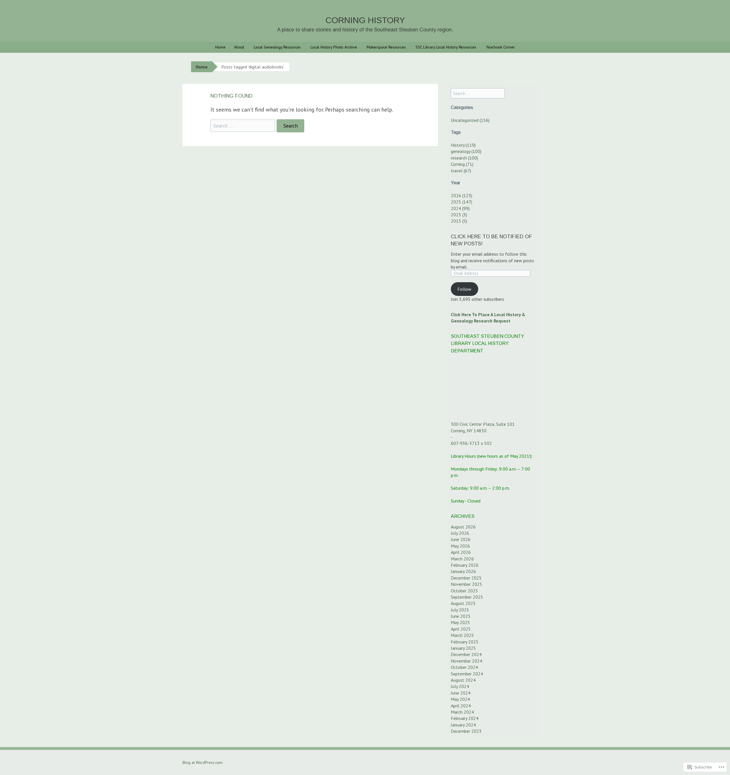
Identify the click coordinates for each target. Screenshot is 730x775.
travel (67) (461, 170)
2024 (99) (460, 208)
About (239, 47)
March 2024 (462, 712)
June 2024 (461, 693)
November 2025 (466, 584)
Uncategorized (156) (470, 120)
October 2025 (464, 591)
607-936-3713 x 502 (471, 443)
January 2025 (463, 648)
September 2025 (467, 597)
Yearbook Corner (500, 47)
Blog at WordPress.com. (202, 762)
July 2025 (460, 610)
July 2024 (460, 686)
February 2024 (464, 718)
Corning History (365, 20)
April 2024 (461, 706)
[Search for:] (243, 125)
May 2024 (460, 699)
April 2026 (461, 552)
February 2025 (464, 642)
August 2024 (463, 680)
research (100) (464, 158)
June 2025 (461, 616)
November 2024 (466, 661)
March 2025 (462, 635)
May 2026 (460, 546)
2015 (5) (459, 221)
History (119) (463, 145)
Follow (464, 289)
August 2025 (463, 603)
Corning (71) (462, 164)
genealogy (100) (466, 151)
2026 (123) (461, 195)
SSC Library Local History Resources (445, 47)
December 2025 (466, 578)
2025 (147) (461, 202)
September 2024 (467, 674)
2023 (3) (459, 214)
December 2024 (466, 654)
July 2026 (460, 533)
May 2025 (460, 622)
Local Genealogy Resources (277, 47)
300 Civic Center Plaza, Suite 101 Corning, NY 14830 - (483, 430)
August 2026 (463, 527)
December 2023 (466, 731)
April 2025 (461, 629)
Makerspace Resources (386, 47)
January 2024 (463, 725)
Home (220, 47)
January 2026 (463, 571)
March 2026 (462, 559)
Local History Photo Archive (334, 47)
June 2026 (461, 539)
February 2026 (464, 565)
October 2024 (464, 667)
